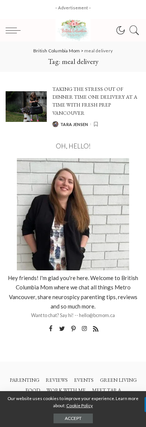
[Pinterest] (73, 328)
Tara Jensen (74, 124)
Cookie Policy (79, 405)
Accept (73, 418)
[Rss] (95, 328)
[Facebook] (51, 328)
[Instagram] (84, 328)
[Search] (132, 30)
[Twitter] (62, 328)
